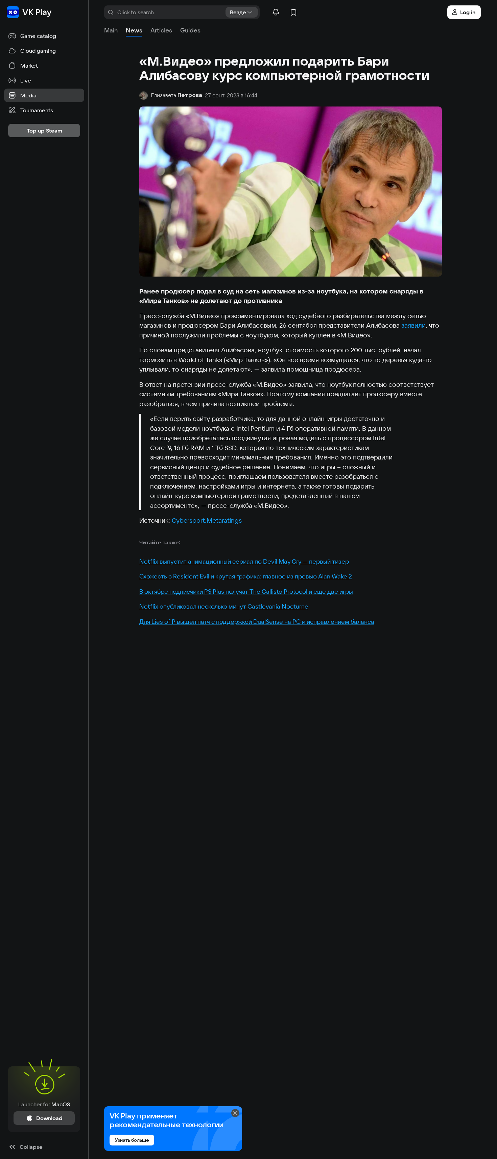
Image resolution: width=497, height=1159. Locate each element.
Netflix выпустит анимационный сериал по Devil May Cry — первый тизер (244, 561)
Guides (190, 30)
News (134, 30)
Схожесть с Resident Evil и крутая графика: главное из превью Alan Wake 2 (245, 576)
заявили (413, 325)
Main (111, 30)
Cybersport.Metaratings (207, 520)
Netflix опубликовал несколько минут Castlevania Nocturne (223, 606)
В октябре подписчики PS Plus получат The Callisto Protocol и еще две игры (246, 591)
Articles (161, 30)
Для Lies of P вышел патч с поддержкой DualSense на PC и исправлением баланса (256, 621)
